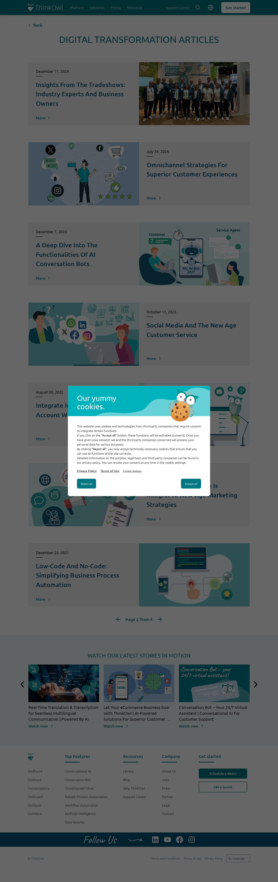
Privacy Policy (87, 471)
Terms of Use (109, 471)
